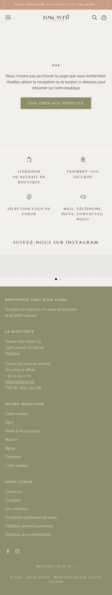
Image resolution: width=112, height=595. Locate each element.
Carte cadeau (16, 414)
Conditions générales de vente (31, 517)
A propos (13, 500)
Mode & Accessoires (22, 431)
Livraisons (13, 492)
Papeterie (13, 457)
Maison (11, 440)
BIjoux (10, 448)
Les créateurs (16, 509)
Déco (9, 422)
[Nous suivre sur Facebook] (7, 551)
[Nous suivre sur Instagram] (17, 551)
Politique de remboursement (29, 526)
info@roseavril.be (19, 382)
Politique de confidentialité (28, 535)
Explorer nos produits (56, 103)
